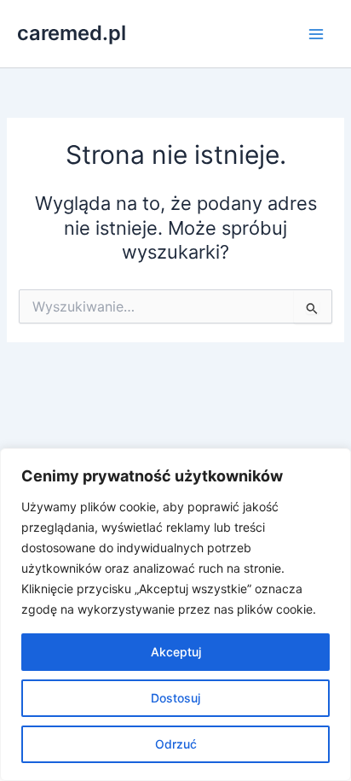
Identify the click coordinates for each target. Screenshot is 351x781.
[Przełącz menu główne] (316, 34)
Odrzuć (176, 744)
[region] (175, 614)
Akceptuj (176, 651)
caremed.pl (71, 32)
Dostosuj (175, 698)
